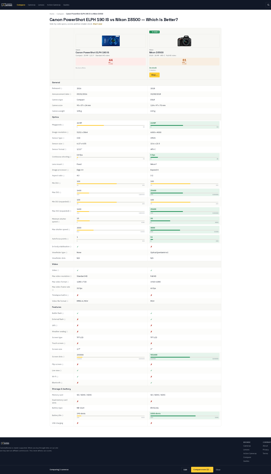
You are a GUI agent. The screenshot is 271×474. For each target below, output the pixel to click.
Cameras (31, 5)
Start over (97, 24)
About (265, 446)
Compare (21, 5)
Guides (66, 5)
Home (52, 14)
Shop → (154, 75)
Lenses (41, 5)
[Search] (268, 4)
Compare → (202, 469)
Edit (185, 469)
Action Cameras (54, 5)
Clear (218, 469)
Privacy (266, 449)
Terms (265, 453)
